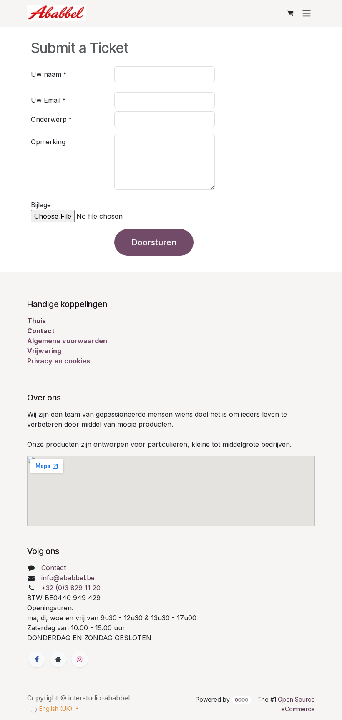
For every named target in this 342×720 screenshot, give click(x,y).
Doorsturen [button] (153, 242)
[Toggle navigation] (306, 13)
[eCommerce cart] (290, 13)
